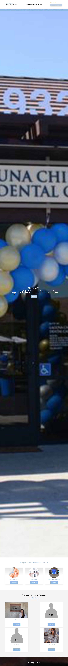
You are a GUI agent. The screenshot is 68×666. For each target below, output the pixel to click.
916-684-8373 (10, 3)
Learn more (14, 582)
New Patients (54, 10)
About (10, 10)
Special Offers (40, 10)
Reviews (47, 10)
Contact (61, 10)
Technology (24, 10)
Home (6, 10)
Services (17, 10)
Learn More (34, 296)
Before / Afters (32, 10)
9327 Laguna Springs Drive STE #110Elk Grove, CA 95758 (12, 5)
